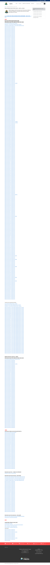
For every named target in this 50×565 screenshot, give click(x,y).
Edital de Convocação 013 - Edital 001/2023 (10, 41)
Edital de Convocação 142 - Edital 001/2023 (10, 200)
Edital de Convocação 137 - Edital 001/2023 (10, 193)
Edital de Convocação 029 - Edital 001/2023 (10, 60)
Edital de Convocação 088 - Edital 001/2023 (10, 134)
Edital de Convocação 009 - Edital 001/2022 (10, 443)
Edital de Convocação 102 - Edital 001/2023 (10, 151)
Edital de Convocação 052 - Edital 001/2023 (10, 89)
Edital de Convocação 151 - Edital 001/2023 (10, 211)
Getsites (44, 563)
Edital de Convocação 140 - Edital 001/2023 (10, 198)
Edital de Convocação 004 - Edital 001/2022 (10, 437)
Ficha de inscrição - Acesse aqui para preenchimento (11, 517)
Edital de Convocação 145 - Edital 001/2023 (10, 204)
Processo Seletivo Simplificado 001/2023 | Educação (11, 23)
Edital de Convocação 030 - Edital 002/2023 (10, 396)
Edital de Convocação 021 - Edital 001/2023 (10, 50)
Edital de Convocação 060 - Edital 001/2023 (10, 98)
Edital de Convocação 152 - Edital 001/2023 (10, 212)
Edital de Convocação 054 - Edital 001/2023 (10, 91)
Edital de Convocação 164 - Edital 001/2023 (10, 228)
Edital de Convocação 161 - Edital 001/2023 (10, 224)
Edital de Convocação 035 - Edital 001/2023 (10, 67)
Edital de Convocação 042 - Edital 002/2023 (10, 410)
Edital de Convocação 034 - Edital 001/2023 (10, 66)
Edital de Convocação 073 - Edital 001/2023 (10, 114)
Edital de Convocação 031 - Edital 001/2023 (10, 62)
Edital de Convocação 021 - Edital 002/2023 (10, 385)
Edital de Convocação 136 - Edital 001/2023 (10, 192)
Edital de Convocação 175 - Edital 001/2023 (10, 241)
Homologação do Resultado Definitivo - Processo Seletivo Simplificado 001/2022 (14, 480)
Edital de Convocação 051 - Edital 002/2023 (10, 421)
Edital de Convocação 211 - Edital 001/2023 (10, 290)
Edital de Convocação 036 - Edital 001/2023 (10, 68)
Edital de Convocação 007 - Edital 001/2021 (10, 539)
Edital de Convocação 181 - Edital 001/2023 (10, 248)
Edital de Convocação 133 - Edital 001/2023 (10, 188)
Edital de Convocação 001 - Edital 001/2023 (10, 26)
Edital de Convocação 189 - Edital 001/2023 (10, 260)
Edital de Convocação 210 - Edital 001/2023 (10, 289)
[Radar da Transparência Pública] (25, 559)
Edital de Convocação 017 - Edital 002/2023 (10, 380)
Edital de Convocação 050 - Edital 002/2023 (10, 420)
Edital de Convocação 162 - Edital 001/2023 (10, 225)
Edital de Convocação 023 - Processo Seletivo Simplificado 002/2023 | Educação (14, 333)
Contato (32, 3)
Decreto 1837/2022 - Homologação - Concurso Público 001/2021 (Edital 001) (14, 524)
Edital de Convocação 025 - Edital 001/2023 (10, 55)
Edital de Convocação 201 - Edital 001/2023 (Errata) (11, 277)
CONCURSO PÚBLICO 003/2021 (37, 14)
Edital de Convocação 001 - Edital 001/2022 (10, 433)
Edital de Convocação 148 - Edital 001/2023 (10, 207)
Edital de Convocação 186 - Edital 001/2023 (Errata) (11, 255)
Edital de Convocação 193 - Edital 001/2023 (10, 265)
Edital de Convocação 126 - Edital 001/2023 (10, 180)
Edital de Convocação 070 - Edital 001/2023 (10, 110)
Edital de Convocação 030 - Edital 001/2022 (10, 468)
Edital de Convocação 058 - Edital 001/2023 (10, 96)
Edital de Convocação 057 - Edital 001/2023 (10, 95)
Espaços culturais (22, 543)
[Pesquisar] (44, 3)
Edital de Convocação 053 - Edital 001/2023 (10, 90)
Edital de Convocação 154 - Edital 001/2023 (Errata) (11, 216)
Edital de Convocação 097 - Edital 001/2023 (10, 145)
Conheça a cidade (8, 543)
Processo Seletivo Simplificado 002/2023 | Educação (11, 303)
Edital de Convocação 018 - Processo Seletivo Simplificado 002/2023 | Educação (14, 327)
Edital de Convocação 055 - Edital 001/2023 (10, 92)
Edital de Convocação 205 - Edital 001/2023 (10, 283)
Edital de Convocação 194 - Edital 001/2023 (10, 267)
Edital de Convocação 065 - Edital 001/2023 (10, 104)
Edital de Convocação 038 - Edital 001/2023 (10, 71)
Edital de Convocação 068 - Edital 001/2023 (10, 108)
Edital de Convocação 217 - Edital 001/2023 (10, 297)
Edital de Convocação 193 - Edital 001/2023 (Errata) (11, 266)
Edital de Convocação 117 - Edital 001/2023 (10, 169)
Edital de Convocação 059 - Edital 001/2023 (10, 97)
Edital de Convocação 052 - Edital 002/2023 (10, 422)
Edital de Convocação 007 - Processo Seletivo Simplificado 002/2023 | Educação (14, 314)
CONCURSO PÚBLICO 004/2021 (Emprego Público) (37, 17)
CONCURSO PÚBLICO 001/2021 (8, 523)
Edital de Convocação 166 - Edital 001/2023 (10, 230)
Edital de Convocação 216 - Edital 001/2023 (10, 296)
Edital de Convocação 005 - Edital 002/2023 (10, 366)
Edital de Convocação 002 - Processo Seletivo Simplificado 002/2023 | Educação (14, 308)
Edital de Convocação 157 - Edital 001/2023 (10, 219)
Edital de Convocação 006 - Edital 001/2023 (10, 32)
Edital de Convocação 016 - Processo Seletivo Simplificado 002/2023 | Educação (14, 325)
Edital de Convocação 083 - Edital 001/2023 (10, 128)
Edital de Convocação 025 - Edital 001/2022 (10, 462)
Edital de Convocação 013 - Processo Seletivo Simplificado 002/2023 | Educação (14, 321)
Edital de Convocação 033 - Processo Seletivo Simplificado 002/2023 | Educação (14, 345)
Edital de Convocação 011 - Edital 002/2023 (10, 373)
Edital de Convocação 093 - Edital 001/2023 (10, 140)
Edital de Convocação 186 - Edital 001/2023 (10, 254)
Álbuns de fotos (15, 543)
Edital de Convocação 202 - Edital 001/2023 (10, 278)
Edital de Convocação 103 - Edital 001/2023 (10, 152)
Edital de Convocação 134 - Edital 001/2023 (10, 189)
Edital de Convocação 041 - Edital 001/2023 (10, 74)
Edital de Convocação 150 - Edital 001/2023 (10, 210)
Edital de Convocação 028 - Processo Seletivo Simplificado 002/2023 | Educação (14, 339)
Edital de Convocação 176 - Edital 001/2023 (10, 242)
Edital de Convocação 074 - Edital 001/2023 (10, 115)
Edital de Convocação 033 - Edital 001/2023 (10, 65)
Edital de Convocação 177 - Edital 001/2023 (10, 243)
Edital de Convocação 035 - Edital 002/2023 (10, 402)
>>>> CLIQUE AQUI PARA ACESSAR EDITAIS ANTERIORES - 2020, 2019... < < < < (18, 16)
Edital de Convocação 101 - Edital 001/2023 (10, 150)
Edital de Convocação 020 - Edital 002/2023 (10, 384)
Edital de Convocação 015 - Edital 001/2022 (10, 450)
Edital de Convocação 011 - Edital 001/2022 (10, 445)
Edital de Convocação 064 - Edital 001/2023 (10, 103)
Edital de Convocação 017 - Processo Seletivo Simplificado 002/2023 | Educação (14, 326)
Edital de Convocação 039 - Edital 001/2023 (10, 72)
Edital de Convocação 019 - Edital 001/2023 (10, 48)
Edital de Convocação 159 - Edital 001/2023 (10, 222)
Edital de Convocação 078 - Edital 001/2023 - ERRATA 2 (11, 122)
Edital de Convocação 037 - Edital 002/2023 (10, 404)
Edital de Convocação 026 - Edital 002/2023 (10, 391)
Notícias (20, 3)
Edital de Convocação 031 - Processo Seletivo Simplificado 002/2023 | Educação (14, 343)
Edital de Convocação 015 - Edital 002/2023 (10, 378)
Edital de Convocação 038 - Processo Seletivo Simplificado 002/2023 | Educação (14, 351)
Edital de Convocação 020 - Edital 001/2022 (10, 456)
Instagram (43, 543)
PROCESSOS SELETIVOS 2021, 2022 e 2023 (38, 9)
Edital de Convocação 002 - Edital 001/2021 (10, 530)
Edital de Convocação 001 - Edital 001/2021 (10, 529)
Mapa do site (36, 543)
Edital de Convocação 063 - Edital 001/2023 (10, 102)
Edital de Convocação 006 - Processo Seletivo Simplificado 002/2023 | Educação (14, 313)
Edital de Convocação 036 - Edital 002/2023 (10, 403)
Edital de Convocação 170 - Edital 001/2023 (10, 235)
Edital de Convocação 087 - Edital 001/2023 (10, 133)
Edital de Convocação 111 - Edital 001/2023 (10, 162)
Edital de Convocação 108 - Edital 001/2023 (10, 158)
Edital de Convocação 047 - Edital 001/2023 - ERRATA (11, 83)
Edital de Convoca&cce (7, 540)
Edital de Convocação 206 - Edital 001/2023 (10, 284)
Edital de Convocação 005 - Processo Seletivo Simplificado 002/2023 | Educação (14, 312)
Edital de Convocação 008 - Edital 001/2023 (10, 35)
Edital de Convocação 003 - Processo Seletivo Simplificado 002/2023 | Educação (14, 309)
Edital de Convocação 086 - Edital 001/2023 (10, 132)
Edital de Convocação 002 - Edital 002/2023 (10, 361)
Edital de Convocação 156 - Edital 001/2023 (10, 218)
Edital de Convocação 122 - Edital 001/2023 (10, 175)
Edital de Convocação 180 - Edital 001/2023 (10, 247)
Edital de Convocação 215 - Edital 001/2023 (10, 295)
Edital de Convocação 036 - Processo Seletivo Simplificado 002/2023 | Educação (14, 349)
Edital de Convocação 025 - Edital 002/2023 (10, 390)
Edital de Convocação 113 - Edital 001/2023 (10, 164)
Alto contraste (42, 0)
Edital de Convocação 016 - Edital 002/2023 (10, 379)
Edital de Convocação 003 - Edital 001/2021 (10, 533)
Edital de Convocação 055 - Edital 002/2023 (10, 426)
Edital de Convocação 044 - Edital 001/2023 (10, 78)
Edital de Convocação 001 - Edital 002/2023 (10, 360)
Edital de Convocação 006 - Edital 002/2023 (10, 367)
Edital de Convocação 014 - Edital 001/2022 (10, 449)
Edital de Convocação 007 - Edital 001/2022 (10, 440)
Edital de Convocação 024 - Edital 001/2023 (10, 54)
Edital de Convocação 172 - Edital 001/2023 (10, 237)
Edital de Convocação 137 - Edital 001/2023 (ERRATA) (11, 194)
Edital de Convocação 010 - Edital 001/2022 (10, 444)
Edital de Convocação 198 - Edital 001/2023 (10, 272)
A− (37, 0)
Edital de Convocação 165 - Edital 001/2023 (10, 229)
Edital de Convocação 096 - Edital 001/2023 (10, 144)
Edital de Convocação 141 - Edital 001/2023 (10, 199)
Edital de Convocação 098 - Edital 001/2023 (10, 146)
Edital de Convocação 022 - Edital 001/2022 (10, 458)
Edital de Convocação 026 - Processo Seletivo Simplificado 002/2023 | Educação (14, 337)
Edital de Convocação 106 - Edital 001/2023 (10, 156)
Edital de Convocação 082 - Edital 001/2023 (10, 127)
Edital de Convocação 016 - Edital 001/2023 (10, 44)
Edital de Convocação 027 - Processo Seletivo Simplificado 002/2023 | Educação (14, 338)
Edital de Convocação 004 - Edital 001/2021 (10, 534)
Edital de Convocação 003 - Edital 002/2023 (10, 362)
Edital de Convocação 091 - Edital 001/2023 (10, 138)
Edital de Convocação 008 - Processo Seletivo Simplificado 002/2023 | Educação (14, 315)
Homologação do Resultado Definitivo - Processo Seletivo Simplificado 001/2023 (14, 25)
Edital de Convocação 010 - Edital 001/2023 (10, 37)
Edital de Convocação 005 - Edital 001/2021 (10, 535)
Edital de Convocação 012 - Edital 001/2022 (10, 446)
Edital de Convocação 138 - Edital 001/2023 (10, 195)
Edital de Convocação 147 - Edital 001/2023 (10, 206)
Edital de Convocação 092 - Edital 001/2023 (10, 139)
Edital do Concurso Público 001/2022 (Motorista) (10, 432)
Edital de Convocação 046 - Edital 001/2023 (10, 80)
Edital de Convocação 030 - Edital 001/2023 (10, 61)
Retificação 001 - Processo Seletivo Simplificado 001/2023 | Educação (13, 24)
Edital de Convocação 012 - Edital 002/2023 (10, 374)
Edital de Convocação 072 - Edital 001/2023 (10, 113)
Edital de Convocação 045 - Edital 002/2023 (10, 414)
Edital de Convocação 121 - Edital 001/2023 (10, 174)
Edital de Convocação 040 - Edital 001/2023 (10, 73)
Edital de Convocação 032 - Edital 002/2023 (10, 398)
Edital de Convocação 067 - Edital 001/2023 (10, 107)
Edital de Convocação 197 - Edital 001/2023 (10, 271)
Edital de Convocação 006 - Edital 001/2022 (10, 439)
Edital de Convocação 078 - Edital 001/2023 (10, 120)
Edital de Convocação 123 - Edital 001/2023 (10, 176)
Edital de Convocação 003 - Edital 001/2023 (10, 29)
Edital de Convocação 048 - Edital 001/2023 (10, 84)
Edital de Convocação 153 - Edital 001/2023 (10, 213)
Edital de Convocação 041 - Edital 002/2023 (10, 409)
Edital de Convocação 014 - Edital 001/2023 (10, 42)
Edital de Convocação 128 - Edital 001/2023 (10, 182)
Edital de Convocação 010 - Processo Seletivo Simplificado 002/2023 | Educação (14, 318)
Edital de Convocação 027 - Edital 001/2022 (10, 464)
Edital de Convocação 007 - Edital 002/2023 (10, 368)
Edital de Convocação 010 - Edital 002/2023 (10, 372)
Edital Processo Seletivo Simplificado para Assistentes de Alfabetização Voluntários (14, 516)
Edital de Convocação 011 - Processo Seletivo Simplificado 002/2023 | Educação (14, 319)
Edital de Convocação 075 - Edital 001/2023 (10, 116)
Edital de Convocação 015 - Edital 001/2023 (10, 43)
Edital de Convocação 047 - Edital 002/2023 (10, 416)
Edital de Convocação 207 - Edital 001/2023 (10, 285)
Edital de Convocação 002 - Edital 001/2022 (10, 434)
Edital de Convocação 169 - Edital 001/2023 (10, 234)
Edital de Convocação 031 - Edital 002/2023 (10, 397)
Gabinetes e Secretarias (26, 3)
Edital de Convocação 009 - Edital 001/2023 (10, 36)
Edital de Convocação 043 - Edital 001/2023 (10, 77)
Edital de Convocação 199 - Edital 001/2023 (10, 273)
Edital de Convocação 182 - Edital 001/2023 (10, 249)
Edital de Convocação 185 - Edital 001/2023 (10, 253)
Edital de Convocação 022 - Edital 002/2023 (10, 386)
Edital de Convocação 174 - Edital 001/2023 (10, 240)
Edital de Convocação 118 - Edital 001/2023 (10, 170)
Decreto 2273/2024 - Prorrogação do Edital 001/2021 (11, 527)
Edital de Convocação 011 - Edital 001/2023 (10, 38)
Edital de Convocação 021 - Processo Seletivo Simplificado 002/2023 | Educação (14, 331)
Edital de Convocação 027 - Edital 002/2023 (10, 392)
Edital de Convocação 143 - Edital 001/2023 (10, 201)
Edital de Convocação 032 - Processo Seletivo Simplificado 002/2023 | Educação (14, 344)
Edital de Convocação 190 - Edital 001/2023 (10, 261)
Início (16, 3)
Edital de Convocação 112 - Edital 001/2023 (10, 163)
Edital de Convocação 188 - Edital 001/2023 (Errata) (11, 259)
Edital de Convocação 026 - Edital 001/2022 (10, 463)
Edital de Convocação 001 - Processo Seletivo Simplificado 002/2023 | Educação (14, 307)
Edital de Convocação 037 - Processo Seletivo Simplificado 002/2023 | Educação (14, 350)
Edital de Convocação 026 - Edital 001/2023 (10, 56)
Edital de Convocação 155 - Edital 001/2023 (10, 217)
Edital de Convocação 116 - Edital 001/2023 (10, 168)
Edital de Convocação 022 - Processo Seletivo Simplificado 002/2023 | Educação (14, 332)
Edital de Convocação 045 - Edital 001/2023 (10, 79)
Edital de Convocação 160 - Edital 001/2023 (10, 223)
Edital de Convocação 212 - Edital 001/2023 (10, 291)
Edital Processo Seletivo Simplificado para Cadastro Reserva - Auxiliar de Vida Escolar (15, 476)
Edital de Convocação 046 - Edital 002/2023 (10, 415)
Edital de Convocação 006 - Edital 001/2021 (10, 536)
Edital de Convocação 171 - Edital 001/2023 (10, 236)
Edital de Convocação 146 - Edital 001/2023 (10, 205)
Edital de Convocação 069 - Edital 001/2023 (10, 109)
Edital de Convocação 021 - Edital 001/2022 (10, 457)
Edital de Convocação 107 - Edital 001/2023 (10, 157)
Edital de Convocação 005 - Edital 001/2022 (10, 438)
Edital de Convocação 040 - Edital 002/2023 (10, 408)
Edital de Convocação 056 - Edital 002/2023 (10, 427)
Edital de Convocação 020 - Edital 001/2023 (10, 49)
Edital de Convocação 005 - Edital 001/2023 (10, 31)
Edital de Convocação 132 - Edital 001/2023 (10, 187)
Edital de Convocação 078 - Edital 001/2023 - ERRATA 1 (11, 121)
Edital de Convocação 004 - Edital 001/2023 (10, 30)
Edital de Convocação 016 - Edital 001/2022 (10, 451)
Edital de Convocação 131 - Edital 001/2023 (10, 186)
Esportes (29, 543)
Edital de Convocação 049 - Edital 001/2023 (10, 85)
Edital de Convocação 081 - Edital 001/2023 (10, 126)
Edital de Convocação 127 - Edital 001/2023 (10, 181)
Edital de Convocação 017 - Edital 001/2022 (10, 452)
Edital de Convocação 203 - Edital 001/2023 (10, 279)
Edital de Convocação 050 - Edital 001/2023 (10, 86)
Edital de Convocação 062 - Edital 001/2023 (10, 101)
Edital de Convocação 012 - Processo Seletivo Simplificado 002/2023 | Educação (14, 320)
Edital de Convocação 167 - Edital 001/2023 (10, 231)
